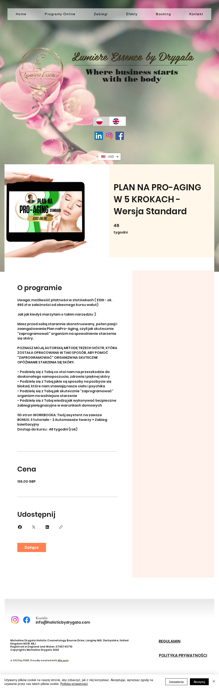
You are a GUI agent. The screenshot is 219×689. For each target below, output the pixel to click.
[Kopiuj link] (61, 527)
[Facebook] (119, 136)
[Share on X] (33, 527)
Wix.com (63, 660)
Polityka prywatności (74, 684)
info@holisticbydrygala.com (63, 622)
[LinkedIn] (99, 136)
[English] (117, 121)
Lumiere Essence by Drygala (132, 56)
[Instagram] (109, 136)
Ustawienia (176, 682)
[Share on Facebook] (19, 527)
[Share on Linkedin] (47, 527)
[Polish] (101, 121)
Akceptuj (199, 682)
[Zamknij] (213, 682)
